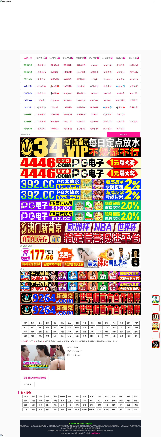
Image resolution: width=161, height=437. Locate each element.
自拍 (62, 323)
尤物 (128, 332)
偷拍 (69, 323)
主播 (69, 327)
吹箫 (128, 409)
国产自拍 (41, 58)
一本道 (26, 396)
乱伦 (62, 336)
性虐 (106, 401)
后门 (77, 405)
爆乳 (136, 336)
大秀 (77, 396)
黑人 (69, 396)
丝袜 (121, 323)
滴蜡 (55, 401)
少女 (54, 336)
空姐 (99, 323)
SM (129, 327)
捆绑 (113, 409)
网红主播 (133, 58)
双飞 (128, 323)
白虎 (25, 401)
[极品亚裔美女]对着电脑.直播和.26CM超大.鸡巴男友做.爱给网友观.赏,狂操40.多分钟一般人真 (81, 341)
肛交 (84, 327)
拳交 (99, 336)
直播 (62, 332)
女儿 (40, 409)
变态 (99, 401)
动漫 (114, 327)
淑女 (33, 401)
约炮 (106, 332)
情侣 (91, 323)
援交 (128, 336)
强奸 (136, 323)
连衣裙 (84, 409)
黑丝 (47, 405)
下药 (106, 336)
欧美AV (119, 58)
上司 (33, 396)
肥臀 (84, 405)
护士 (114, 323)
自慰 (114, 336)
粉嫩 (106, 405)
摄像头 (62, 396)
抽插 (121, 401)
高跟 (32, 336)
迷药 (121, 409)
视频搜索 (123, 134)
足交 (91, 327)
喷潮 (91, 405)
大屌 (33, 409)
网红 (62, 327)
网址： (70, 355)
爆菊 (128, 396)
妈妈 (62, 409)
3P (121, 327)
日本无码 (93, 58)
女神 (135, 401)
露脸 (113, 396)
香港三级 (67, 58)
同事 (25, 332)
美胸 (91, 332)
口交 (99, 327)
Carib (84, 401)
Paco (91, 401)
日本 (40, 323)
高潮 (69, 401)
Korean (77, 327)
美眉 (99, 405)
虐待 (121, 405)
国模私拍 (80, 58)
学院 (33, 405)
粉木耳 (99, 409)
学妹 (84, 323)
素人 (32, 332)
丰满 (84, 396)
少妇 (47, 332)
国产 (25, 323)
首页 (31, 341)
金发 (69, 336)
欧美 (32, 323)
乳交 (91, 336)
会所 (69, 405)
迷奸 (32, 327)
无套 (114, 332)
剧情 (54, 327)
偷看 (47, 401)
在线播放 (27, 384)
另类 (136, 327)
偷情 (84, 336)
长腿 (62, 401)
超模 (40, 332)
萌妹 (55, 396)
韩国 (47, 323)
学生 (40, 396)
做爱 (121, 336)
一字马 (135, 405)
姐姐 (47, 409)
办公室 (77, 409)
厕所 (128, 405)
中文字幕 (106, 58)
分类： (70, 347)
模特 (106, 323)
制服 (47, 327)
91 (55, 323)
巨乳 (40, 327)
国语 (113, 405)
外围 (128, 401)
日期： (70, 351)
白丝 (40, 405)
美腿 (25, 336)
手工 (25, 327)
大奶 (54, 332)
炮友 (135, 396)
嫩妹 (77, 332)
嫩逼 (136, 332)
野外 (47, 396)
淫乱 (55, 405)
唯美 (99, 396)
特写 (121, 396)
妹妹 (55, 409)
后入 (121, 332)
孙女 (40, 401)
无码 (106, 327)
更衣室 (106, 409)
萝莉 (77, 323)
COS (99, 332)
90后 (62, 405)
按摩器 (91, 409)
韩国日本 (54, 58)
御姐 (77, 336)
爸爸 (69, 409)
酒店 (77, 401)
